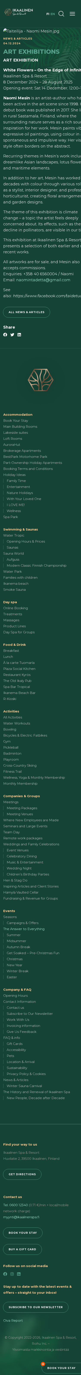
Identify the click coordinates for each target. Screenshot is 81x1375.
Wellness (14, 511)
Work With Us (18, 1020)
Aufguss (13, 559)
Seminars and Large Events (25, 826)
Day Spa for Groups (19, 632)
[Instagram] (12, 1274)
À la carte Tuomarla (19, 663)
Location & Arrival (21, 1062)
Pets (10, 1056)
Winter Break (18, 971)
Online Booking (15, 608)
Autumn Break (18, 947)
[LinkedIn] (19, 1274)
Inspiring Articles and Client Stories (31, 886)
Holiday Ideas (14, 475)
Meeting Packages (22, 808)
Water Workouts (16, 723)
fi (48, 14)
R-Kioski (9, 699)
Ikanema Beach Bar (19, 693)
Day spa (10, 602)
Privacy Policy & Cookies (26, 1074)
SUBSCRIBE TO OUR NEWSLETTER (36, 1307)
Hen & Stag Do (15, 880)
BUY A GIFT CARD (22, 1249)
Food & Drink (14, 645)
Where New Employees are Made (31, 820)
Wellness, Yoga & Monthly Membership (34, 777)
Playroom (11, 759)
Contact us (15, 1008)
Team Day (11, 832)
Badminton (12, 753)
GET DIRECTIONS (22, 1174)
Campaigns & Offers (22, 923)
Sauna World (13, 553)
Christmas (14, 959)
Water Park (12, 571)
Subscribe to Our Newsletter (30, 1014)
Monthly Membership (20, 783)
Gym (7, 741)
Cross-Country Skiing (20, 765)
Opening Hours (15, 996)
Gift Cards (14, 1044)
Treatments (12, 614)
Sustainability (17, 1068)
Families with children (20, 577)
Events (9, 911)
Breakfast (11, 651)
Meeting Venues (20, 814)
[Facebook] (5, 1274)
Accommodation (17, 414)
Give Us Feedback (22, 1032)
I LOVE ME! (16, 505)
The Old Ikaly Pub (17, 681)
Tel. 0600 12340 (15, 1205)
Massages (11, 620)
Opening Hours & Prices (26, 541)
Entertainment (18, 487)
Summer (14, 935)
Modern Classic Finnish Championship (37, 565)
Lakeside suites (15, 433)
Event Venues (18, 850)
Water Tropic (13, 535)
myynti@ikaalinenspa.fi (21, 1217)
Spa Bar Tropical (16, 687)
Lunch (8, 657)
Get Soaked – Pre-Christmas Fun (33, 953)
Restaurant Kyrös (16, 675)
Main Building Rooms (20, 426)
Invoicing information (23, 1026)
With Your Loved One (24, 499)
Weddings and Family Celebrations (31, 844)
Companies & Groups (21, 796)
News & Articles (15, 1080)
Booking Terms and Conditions (28, 469)
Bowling (9, 729)
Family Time (16, 481)
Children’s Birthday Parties (28, 874)
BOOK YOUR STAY (23, 1232)
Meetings (10, 802)
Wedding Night (19, 868)
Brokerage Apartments (22, 451)
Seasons (10, 917)
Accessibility (16, 1050)
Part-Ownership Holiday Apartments (32, 463)
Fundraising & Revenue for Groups (30, 898)
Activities (11, 711)
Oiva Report (13, 1320)
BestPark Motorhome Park (25, 457)
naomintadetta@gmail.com (43, 280)
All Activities (12, 717)
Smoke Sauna (14, 590)
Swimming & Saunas (20, 529)
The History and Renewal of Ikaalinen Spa (36, 1092)
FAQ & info (11, 1038)
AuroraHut (11, 445)
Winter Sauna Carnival (24, 1086)
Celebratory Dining (22, 856)
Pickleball (10, 747)
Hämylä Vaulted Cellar (21, 892)
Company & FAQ (17, 989)
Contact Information (19, 1002)
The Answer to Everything (23, 929)
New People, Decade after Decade (36, 1098)
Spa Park (10, 517)
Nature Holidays (20, 493)
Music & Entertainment (25, 862)
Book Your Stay (61, 1368)
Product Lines (14, 626)
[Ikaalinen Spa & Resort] (40, 380)
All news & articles (26, 312)
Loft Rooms (12, 439)
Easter (12, 977)
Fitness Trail (12, 771)
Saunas (12, 547)
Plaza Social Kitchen (19, 669)
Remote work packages (22, 838)
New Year (14, 965)
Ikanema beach (16, 583)
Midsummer (16, 941)
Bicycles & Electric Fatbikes (25, 735)
